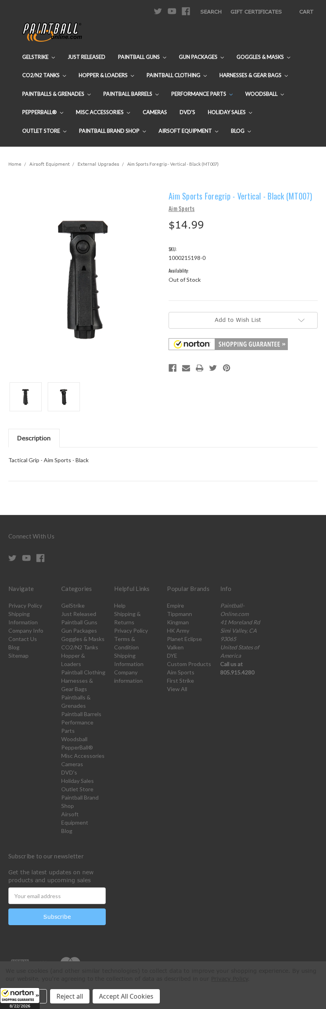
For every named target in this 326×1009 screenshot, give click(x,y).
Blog (238, 131)
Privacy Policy (25, 605)
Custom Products (189, 663)
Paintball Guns (139, 57)
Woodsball (262, 94)
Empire (175, 605)
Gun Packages (199, 57)
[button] (20, 998)
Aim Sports (180, 672)
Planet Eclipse (184, 638)
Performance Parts (199, 94)
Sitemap (18, 655)
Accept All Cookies (126, 996)
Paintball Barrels (128, 94)
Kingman (178, 622)
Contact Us (22, 638)
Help (120, 605)
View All (177, 689)
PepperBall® (40, 112)
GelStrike (36, 57)
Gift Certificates (256, 11)
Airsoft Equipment (186, 131)
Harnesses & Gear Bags (251, 75)
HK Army (178, 630)
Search (211, 11)
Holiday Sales (227, 112)
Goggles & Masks (261, 57)
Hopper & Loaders (104, 75)
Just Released (86, 57)
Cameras (155, 112)
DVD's (187, 112)
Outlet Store (41, 131)
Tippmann (179, 613)
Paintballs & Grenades (53, 94)
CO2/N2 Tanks (41, 75)
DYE (172, 655)
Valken (175, 647)
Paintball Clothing (174, 75)
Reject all (69, 996)
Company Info (25, 630)
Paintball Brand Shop (110, 131)
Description (34, 438)
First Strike (180, 680)
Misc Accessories (100, 112)
